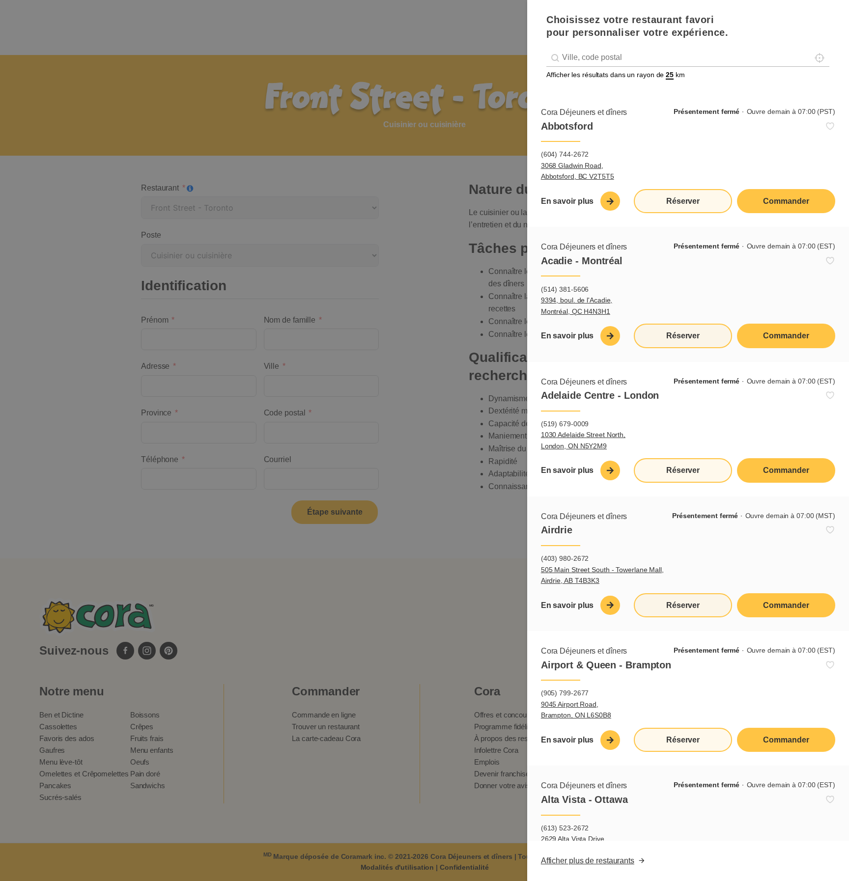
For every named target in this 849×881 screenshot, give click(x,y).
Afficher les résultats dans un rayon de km (615, 75)
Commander (786, 201)
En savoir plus (567, 201)
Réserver (683, 201)
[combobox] (687, 58)
